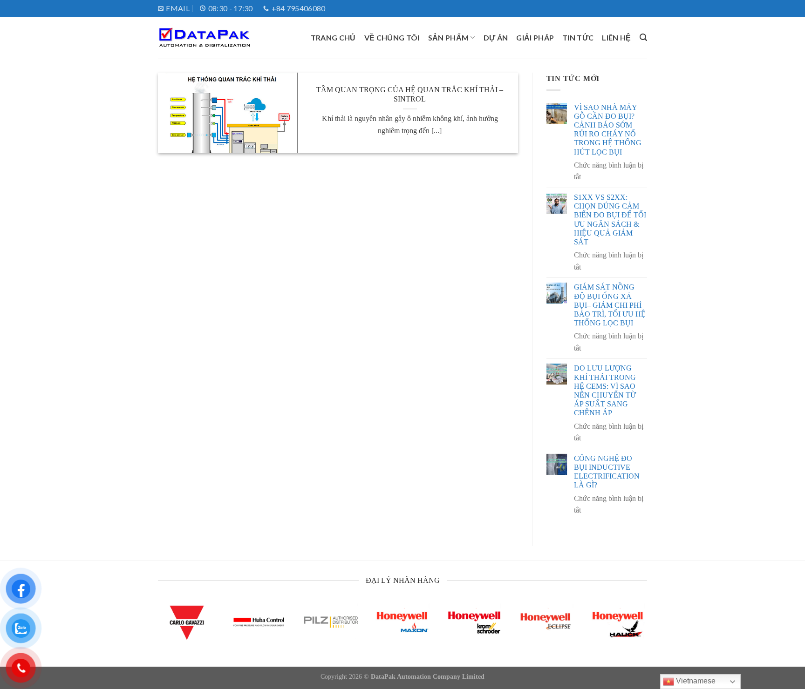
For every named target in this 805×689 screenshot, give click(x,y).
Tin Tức (578, 37)
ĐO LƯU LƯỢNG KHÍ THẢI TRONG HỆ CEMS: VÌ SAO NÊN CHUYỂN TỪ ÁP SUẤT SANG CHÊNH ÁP (605, 390)
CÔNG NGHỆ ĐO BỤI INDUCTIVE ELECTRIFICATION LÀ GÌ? (607, 471)
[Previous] (172, 633)
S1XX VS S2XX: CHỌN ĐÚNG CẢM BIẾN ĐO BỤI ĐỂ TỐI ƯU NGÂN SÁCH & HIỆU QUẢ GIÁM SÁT (610, 219)
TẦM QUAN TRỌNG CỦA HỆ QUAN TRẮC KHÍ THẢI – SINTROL (409, 94)
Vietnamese (695, 681)
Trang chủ (333, 37)
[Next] (632, 633)
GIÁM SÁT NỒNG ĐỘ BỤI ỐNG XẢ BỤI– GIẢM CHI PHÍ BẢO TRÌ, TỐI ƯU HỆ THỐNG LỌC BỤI (610, 305)
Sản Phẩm (448, 37)
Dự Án (496, 37)
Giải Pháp (535, 37)
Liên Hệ (616, 37)
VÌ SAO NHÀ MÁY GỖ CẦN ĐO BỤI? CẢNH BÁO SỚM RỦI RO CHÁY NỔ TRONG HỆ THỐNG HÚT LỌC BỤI (607, 129)
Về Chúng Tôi (392, 37)
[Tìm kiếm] (643, 37)
